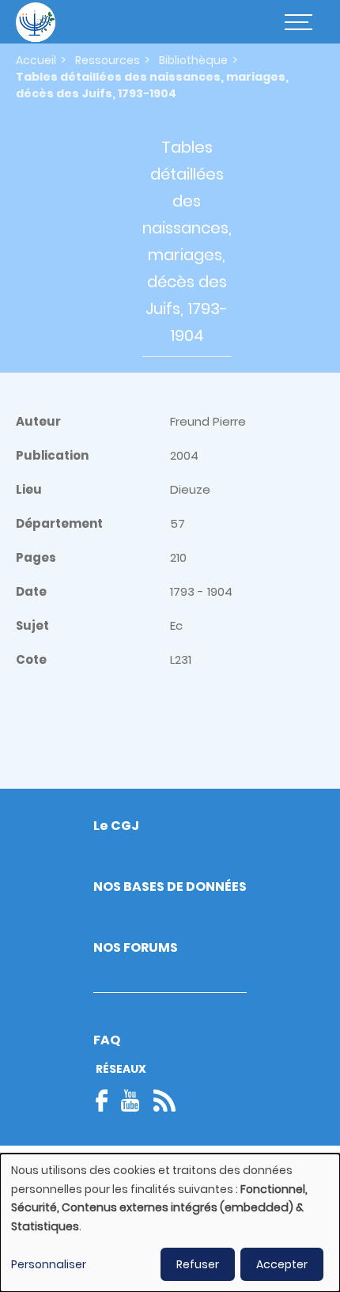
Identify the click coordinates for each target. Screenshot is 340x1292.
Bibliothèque (193, 60)
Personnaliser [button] (48, 1264)
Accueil (36, 60)
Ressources (107, 60)
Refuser (197, 1264)
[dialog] (170, 1223)
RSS (164, 1100)
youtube (130, 1100)
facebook (107, 1100)
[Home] (35, 22)
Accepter (282, 1264)
